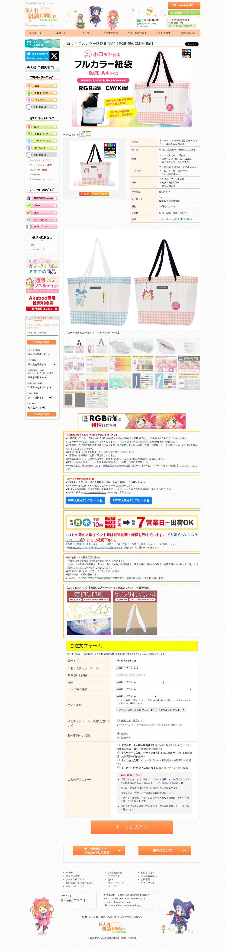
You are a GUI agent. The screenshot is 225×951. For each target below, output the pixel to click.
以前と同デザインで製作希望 (154, 767)
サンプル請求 (73, 876)
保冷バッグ (35, 174)
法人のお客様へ (149, 876)
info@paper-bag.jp (180, 19)
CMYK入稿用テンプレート (130, 500)
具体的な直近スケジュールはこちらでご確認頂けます (95, 547)
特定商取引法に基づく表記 (79, 883)
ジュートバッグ (37, 165)
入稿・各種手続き (137, 33)
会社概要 (145, 879)
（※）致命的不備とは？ (168, 783)
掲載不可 (125, 737)
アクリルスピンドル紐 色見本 (135, 710)
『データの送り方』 (95, 492)
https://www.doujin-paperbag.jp (125, 905)
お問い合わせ (187, 33)
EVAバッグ (35, 170)
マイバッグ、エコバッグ (41, 179)
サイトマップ (148, 883)
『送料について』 (75, 567)
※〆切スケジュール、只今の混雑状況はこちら (137, 725)
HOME (69, 872)
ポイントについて (75, 886)
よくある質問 (163, 33)
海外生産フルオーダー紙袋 (116, 465)
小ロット (61, 33)
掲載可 (124, 733)
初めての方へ (148, 872)
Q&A (110, 879)
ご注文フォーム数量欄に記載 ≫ (175, 219)
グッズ (85, 33)
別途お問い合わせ (135, 578)
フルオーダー (36, 33)
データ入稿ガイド (75, 879)
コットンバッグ (37, 249)
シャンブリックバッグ (40, 160)
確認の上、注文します (132, 720)
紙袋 (32, 245)
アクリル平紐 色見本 (170, 710)
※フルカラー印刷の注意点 (134, 441)
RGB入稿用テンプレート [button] (84, 500)
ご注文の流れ (110, 33)
